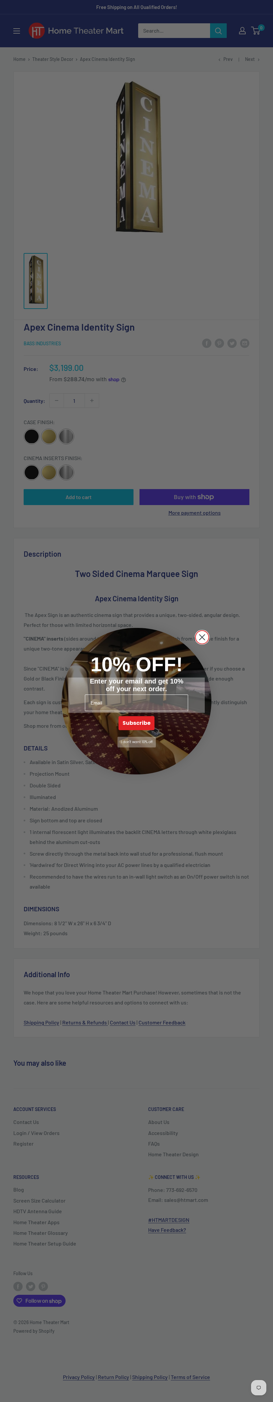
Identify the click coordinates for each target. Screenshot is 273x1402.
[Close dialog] (202, 637)
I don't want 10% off (136, 741)
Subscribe (136, 723)
